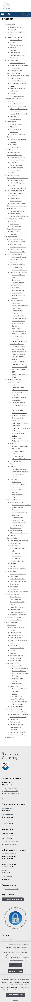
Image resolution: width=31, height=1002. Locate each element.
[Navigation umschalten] (3, 14)
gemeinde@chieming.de (12, 793)
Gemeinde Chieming (10, 755)
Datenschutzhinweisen (16, 960)
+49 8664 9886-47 (11, 842)
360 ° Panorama (9, 939)
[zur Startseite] (6, 6)
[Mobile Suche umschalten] (9, 14)
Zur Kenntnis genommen (15, 995)
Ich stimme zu (15, 965)
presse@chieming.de (11, 889)
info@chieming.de (10, 844)
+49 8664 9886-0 (10, 788)
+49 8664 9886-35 (11, 791)
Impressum (15, 1000)
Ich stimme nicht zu (15, 971)
